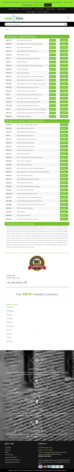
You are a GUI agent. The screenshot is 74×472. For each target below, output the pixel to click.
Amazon (10, 322)
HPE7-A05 (8, 102)
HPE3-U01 (8, 51)
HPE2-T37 (8, 62)
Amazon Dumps (61, 9)
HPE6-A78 (8, 65)
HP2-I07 (8, 135)
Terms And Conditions (11, 457)
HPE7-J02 (8, 113)
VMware (10, 318)
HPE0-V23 (8, 146)
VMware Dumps (50, 9)
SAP (9, 337)
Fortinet (10, 341)
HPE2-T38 (8, 208)
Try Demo (52, 40)
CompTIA (10, 326)
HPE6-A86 (8, 219)
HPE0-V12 (8, 139)
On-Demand (64, 124)
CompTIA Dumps (31, 11)
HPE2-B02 (8, 186)
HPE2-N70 (8, 215)
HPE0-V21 (8, 150)
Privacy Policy (9, 454)
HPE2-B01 (8, 175)
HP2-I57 (8, 109)
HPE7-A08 (8, 105)
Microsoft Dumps (13, 9)
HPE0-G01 (9, 98)
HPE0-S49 (8, 157)
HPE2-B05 (8, 183)
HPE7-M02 (9, 201)
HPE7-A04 (8, 91)
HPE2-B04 (8, 161)
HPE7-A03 (8, 87)
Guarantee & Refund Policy (12, 462)
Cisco (9, 330)
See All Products (43, 11)
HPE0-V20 (8, 179)
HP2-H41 (8, 58)
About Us (7, 450)
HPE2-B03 (8, 190)
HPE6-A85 (8, 44)
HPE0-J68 (8, 73)
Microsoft (10, 307)
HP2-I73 (8, 94)
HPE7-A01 (8, 80)
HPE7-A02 (8, 76)
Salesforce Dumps (26, 9)
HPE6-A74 (8, 132)
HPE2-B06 (8, 164)
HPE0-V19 (8, 172)
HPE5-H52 (8, 125)
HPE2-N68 (8, 69)
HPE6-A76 (8, 128)
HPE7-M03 (9, 204)
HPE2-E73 (8, 154)
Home (6, 29)
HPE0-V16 (8, 168)
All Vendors (8, 447)
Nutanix (10, 315)
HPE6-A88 (8, 116)
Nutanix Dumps (39, 9)
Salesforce (11, 311)
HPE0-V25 (8, 40)
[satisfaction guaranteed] (37, 263)
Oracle (10, 334)
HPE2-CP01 (9, 193)
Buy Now (64, 40)
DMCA (7, 452)
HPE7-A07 (8, 84)
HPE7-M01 (9, 197)
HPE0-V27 (8, 47)
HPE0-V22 (8, 143)
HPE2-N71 (8, 212)
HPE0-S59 (8, 55)
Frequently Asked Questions (12, 460)
